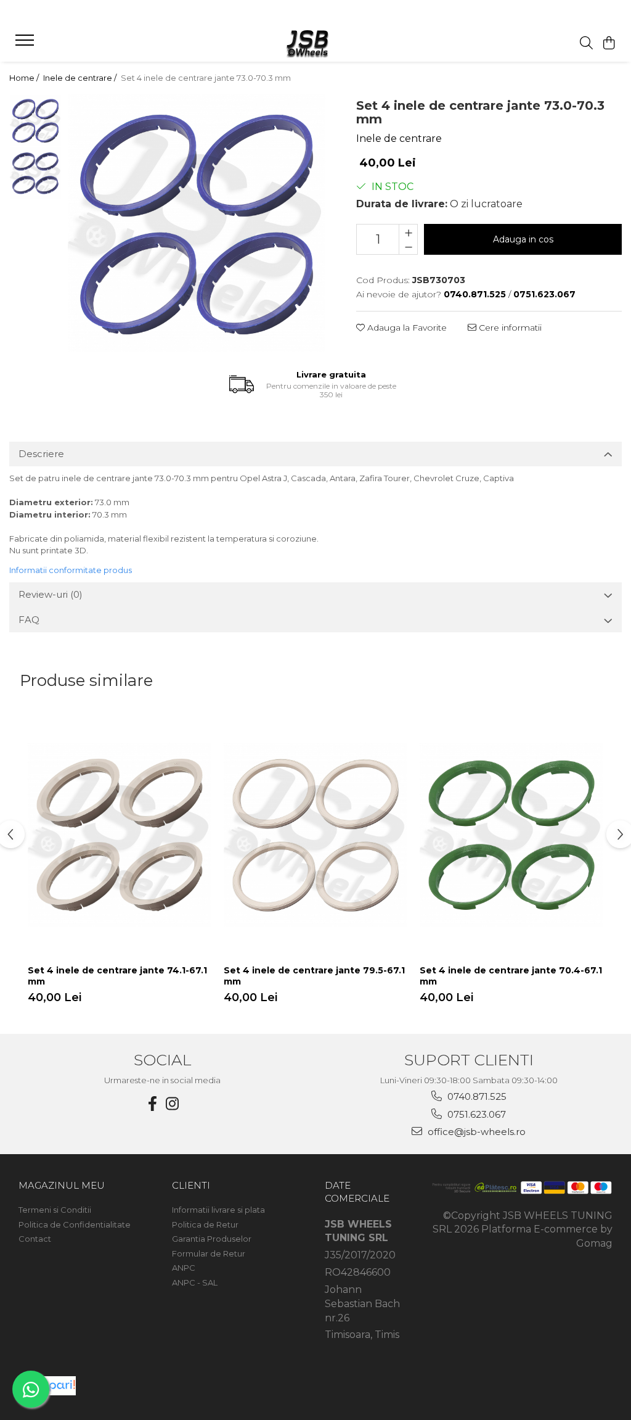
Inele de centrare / (80, 78)
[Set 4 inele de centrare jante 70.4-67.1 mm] (511, 835)
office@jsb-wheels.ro (475, 1131)
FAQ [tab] (28, 619)
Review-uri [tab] (50, 594)
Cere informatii (509, 327)
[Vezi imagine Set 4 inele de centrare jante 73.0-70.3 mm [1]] (35, 173)
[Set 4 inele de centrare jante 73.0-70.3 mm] (196, 223)
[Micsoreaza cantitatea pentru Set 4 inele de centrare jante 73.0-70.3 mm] (408, 247)
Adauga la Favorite (406, 327)
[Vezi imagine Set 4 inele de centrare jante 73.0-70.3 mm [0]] (35, 120)
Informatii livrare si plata (218, 1210)
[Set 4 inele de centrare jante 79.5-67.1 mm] (315, 835)
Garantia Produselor (211, 1239)
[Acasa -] (315, 43)
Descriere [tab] (41, 454)
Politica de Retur (205, 1224)
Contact (34, 1239)
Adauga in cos (523, 239)
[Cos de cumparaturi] (609, 43)
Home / (25, 78)
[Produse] (26, 44)
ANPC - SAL (195, 1282)
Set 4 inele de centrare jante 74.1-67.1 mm (117, 976)
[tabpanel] (196, 223)
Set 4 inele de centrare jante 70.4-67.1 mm (511, 976)
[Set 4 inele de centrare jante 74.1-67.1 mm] (119, 835)
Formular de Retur (208, 1253)
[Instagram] (172, 1104)
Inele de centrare (399, 138)
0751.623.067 (475, 1114)
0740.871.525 (476, 1096)
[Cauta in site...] (586, 43)
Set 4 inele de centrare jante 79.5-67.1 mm (314, 976)
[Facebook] (152, 1104)
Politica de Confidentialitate (74, 1224)
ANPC (183, 1268)
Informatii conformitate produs (70, 570)
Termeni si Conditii (54, 1210)
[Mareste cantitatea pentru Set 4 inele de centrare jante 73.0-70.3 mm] (408, 232)
